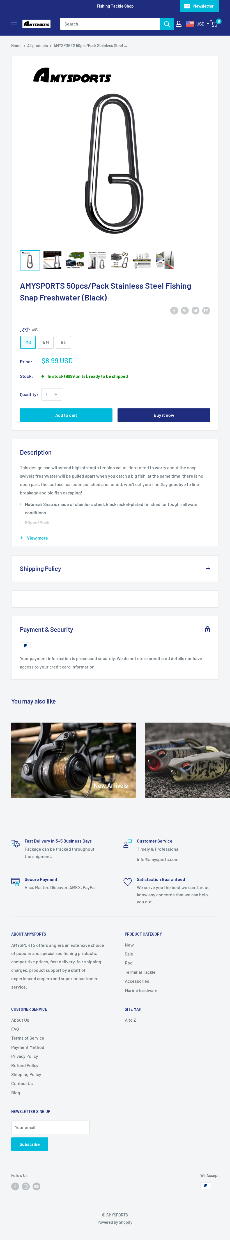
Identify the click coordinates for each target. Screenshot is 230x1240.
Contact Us (22, 1083)
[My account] (178, 24)
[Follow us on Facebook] (15, 1186)
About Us (20, 1019)
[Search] (167, 24)
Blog (15, 1092)
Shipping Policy (26, 1074)
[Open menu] (14, 24)
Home (16, 45)
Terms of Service (27, 1037)
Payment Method (27, 1047)
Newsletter (203, 5)
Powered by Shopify (115, 1222)
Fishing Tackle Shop (115, 5)
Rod (129, 962)
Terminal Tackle (140, 972)
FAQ (15, 1028)
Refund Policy (24, 1065)
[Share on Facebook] (174, 310)
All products (37, 45)
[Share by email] (206, 310)
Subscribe (30, 1144)
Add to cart (66, 415)
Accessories (137, 981)
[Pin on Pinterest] (185, 310)
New (129, 944)
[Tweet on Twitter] (195, 310)
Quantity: (29, 394)
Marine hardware (141, 990)
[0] (214, 23)
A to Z (130, 1019)
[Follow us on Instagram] (26, 1186)
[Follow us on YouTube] (36, 1186)
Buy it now (164, 415)
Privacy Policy (24, 1056)
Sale (129, 953)
